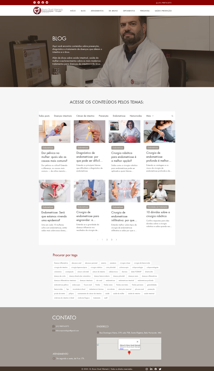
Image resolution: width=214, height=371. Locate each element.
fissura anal (88, 285)
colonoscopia (123, 267)
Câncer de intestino (85, 116)
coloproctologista (152, 267)
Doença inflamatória (61, 263)
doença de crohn (60, 276)
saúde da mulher (118, 293)
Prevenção (103, 116)
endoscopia (76, 285)
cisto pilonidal (110, 267)
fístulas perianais (137, 285)
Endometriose (119, 116)
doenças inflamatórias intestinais (65, 280)
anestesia (113, 263)
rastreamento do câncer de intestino (90, 293)
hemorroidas (58, 289)
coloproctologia (137, 267)
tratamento (96, 298)
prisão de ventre (59, 293)
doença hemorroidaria (101, 276)
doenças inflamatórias (149, 276)
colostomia (58, 272)
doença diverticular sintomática (79, 276)
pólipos (71, 293)
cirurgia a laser (125, 263)
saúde (107, 293)
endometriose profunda (145, 280)
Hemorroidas (136, 116)
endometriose (110, 280)
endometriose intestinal (126, 280)
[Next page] (116, 240)
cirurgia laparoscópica (79, 267)
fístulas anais (108, 285)
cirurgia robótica (96, 267)
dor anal (99, 280)
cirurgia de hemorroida (142, 263)
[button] (172, 116)
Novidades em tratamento (157, 207)
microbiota (111, 289)
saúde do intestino (134, 293)
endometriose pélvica (61, 285)
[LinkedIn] (38, 2)
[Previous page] (98, 240)
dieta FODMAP (136, 272)
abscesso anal (76, 263)
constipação (69, 272)
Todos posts (44, 116)
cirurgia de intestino (61, 267)
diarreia (124, 272)
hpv (68, 289)
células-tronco (113, 272)
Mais (148, 116)
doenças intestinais (86, 280)
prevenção (151, 289)
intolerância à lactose (96, 289)
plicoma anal (139, 289)
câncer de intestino (99, 272)
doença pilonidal (119, 276)
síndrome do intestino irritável (64, 298)
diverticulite (149, 272)
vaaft (105, 298)
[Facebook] (43, 2)
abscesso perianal (91, 263)
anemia (103, 263)
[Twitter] (47, 2)
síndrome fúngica (84, 298)
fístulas (98, 285)
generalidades (152, 285)
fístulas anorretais (122, 285)
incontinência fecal (79, 289)
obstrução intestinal (124, 289)
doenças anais (133, 276)
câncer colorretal (83, 272)
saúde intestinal (149, 293)
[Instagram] (34, 2)
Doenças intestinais (63, 116)
